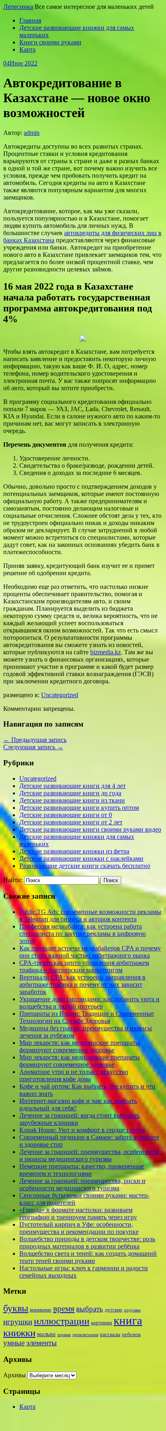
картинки (101, 1323)
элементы (41, 1343)
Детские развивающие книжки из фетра (74, 851)
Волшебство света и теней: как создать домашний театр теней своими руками (88, 1257)
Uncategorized (59, 694)
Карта (27, 49)
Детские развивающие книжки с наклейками (81, 858)
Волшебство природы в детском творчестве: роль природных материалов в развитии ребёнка (87, 1243)
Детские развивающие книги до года (70, 793)
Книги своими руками (50, 42)
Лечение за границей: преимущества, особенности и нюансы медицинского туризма (89, 1155)
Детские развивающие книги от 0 (65, 814)
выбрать (89, 1309)
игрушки (17, 1322)
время (64, 1308)
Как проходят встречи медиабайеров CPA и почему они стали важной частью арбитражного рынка (90, 952)
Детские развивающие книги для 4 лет (72, 785)
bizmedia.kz (105, 652)
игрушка (132, 1310)
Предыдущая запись (34, 739)
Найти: (13, 879)
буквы (15, 1308)
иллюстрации (61, 1320)
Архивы (14, 1375)
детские (113, 1310)
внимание (41, 1310)
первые (64, 1334)
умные (14, 1343)
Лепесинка (18, 6)
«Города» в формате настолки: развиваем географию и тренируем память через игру (78, 1213)
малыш (46, 1334)
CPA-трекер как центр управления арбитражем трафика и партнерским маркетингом (84, 966)
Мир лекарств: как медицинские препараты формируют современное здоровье (79, 1046)
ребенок (131, 1334)
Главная (30, 20)
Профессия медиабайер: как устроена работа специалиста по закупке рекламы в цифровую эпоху (82, 933)
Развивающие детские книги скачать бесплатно (84, 865)
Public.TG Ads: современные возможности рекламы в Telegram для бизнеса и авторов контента (90, 915)
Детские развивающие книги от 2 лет (70, 822)
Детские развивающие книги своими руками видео (90, 829)
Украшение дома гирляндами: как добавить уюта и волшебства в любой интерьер (89, 1003)
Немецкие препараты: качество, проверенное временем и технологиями (81, 1170)
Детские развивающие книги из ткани (72, 800)
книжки (19, 1332)
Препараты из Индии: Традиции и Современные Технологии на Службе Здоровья (86, 1017)
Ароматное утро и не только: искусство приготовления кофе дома (73, 1075)
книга (128, 1320)
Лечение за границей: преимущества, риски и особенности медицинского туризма (82, 1184)
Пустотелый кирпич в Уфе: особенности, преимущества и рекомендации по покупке (79, 1228)
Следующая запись (33, 747)
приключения (85, 1334)
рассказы (110, 1334)
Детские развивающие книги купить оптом (79, 807)
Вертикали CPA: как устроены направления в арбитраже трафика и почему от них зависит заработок (82, 984)
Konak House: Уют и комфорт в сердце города (82, 1129)
